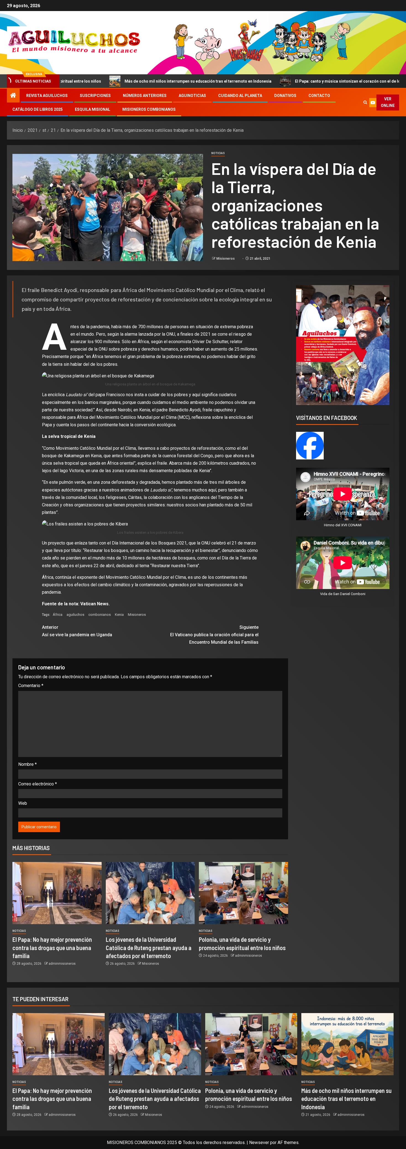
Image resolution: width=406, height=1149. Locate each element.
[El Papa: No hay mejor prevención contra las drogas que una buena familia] (57, 893)
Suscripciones (95, 95)
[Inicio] (13, 96)
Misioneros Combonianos (149, 109)
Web (22, 803)
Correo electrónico (37, 784)
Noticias (218, 153)
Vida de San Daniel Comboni (342, 594)
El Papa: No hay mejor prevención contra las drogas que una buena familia (52, 947)
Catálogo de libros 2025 (37, 109)
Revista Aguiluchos (47, 95)
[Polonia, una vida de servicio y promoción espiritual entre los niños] (243, 893)
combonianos (99, 614)
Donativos (285, 95)
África (57, 614)
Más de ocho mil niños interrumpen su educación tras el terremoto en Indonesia (132, 81)
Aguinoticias (192, 95)
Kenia (119, 614)
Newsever (259, 1142)
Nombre (27, 764)
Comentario (30, 685)
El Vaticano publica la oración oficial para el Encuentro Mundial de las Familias (214, 635)
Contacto (319, 95)
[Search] (365, 102)
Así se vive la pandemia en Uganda (77, 631)
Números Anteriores (145, 95)
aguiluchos (75, 614)
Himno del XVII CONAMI (343, 525)
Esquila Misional (92, 109)
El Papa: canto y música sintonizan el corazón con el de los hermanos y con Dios (302, 81)
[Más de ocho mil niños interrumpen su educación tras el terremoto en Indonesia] (347, 1044)
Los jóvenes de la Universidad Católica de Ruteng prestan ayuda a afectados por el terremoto (148, 947)
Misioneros (226, 259)
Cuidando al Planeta (240, 95)
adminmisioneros (62, 964)
